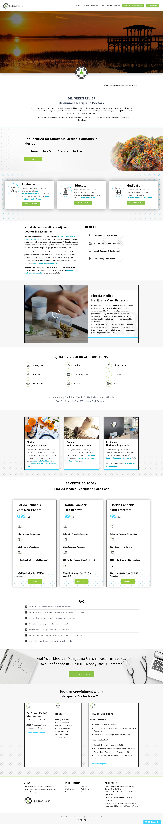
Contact (83, 792)
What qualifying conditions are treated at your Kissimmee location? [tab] (52, 618)
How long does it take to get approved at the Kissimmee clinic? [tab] (51, 629)
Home (66, 786)
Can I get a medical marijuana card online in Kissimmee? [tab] (48, 624)
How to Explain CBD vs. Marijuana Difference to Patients (121, 806)
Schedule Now (153, 822)
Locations (84, 786)
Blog (66, 792)
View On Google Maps (37, 732)
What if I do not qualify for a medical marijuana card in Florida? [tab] (50, 641)
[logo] (23, 5)
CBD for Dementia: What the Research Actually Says (120, 803)
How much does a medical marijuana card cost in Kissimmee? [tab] (50, 607)
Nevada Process (69, 789)
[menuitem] (78, 5)
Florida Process (85, 789)
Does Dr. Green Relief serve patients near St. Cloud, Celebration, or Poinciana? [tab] (56, 635)
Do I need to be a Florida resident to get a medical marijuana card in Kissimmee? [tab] (57, 612)
